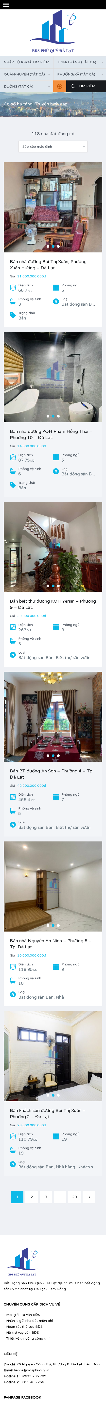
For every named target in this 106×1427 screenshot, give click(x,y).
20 (74, 1197)
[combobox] (26, 74)
